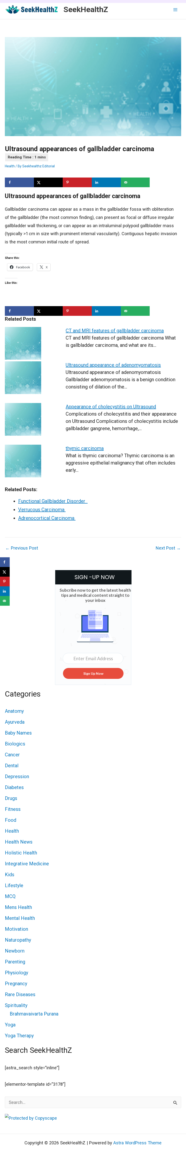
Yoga (10, 1025)
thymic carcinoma (85, 448)
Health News (18, 842)
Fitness (13, 809)
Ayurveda (14, 722)
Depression (17, 776)
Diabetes (14, 787)
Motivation (16, 929)
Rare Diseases (20, 994)
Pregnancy (16, 983)
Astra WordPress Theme (137, 1142)
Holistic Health (21, 853)
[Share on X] (48, 182)
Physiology (16, 973)
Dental (11, 765)
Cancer (12, 755)
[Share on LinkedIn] (106, 182)
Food (10, 820)
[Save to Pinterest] (77, 182)
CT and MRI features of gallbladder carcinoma (115, 330)
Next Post (168, 548)
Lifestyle (14, 885)
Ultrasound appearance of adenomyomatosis (113, 365)
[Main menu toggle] (175, 9)
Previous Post (21, 548)
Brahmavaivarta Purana (34, 1014)
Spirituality (16, 1005)
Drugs (11, 798)
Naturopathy (18, 940)
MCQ (10, 896)
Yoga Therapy (19, 1036)
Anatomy (14, 711)
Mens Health (18, 907)
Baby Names (18, 733)
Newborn (14, 951)
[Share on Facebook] (19, 182)
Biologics (15, 744)
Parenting (15, 962)
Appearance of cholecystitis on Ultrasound (111, 407)
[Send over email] (135, 182)
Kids (9, 874)
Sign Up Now (93, 673)
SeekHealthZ (85, 9)
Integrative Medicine (27, 864)
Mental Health (20, 918)
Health (10, 166)
